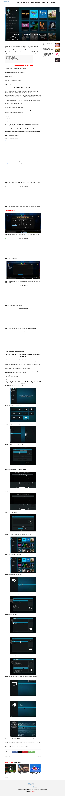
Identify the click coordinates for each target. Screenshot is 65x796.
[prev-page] (6, 777)
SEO (21, 2)
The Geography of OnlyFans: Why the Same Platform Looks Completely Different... (48, 54)
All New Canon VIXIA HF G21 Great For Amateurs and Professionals (12, 758)
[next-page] (7, 777)
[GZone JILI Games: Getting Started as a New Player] (10, 768)
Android (9, 5)
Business (43, 2)
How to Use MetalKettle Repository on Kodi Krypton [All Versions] (16, 60)
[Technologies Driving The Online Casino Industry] (57, 45)
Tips (24, 2)
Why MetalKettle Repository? (10, 57)
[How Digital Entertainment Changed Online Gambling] (23, 768)
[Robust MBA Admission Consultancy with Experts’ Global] (57, 50)
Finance (47, 2)
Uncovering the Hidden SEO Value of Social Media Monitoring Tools (35, 773)
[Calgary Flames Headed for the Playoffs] (57, 60)
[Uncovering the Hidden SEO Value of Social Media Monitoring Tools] (35, 768)
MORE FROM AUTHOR (18, 762)
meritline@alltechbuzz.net (34, 791)
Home (6, 5)
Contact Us (53, 2)
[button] (63, 2)
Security (28, 2)
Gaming (32, 2)
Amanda (9, 39)
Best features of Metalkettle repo (11, 58)
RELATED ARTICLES (9, 762)
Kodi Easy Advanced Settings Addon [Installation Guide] (34, 758)
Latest (18, 2)
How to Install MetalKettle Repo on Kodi (12, 59)
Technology (37, 2)
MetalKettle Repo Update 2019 (11, 56)
